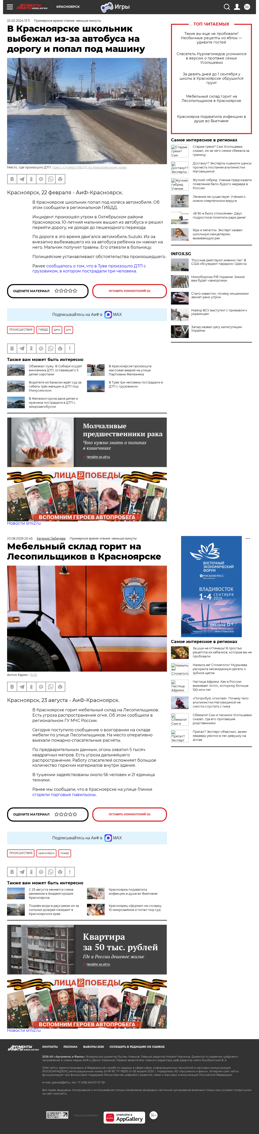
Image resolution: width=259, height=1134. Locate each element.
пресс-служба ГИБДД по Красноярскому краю (89, 167)
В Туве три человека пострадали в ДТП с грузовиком (136, 384)
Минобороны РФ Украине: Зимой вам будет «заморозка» (218, 278)
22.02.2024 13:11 (18, 21)
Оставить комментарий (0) (129, 291)
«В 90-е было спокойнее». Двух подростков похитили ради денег (219, 215)
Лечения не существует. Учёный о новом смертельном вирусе (219, 199)
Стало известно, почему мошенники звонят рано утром (220, 295)
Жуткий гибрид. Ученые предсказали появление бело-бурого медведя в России (222, 184)
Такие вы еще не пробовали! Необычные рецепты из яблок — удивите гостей (211, 38)
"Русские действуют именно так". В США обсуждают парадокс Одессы (219, 262)
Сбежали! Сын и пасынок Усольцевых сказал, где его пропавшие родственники (222, 719)
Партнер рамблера (86, 1115)
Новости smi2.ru (24, 523)
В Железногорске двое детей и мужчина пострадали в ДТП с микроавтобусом (53, 403)
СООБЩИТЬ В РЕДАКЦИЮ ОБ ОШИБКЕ (137, 1047)
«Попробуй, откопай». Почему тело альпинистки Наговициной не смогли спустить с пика (221, 702)
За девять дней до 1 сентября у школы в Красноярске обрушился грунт (211, 78)
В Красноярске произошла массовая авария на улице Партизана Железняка (130, 370)
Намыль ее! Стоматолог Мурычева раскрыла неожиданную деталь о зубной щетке (220, 669)
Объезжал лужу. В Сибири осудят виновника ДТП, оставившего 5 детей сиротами (55, 370)
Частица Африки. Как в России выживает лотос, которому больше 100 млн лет (220, 686)
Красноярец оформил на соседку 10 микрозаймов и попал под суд (135, 908)
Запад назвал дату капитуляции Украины (216, 328)
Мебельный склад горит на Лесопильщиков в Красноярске (211, 98)
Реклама (70, 1047)
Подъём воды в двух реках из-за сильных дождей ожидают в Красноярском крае (54, 910)
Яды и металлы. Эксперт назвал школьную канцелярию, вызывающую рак (218, 234)
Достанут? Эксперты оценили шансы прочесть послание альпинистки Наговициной (222, 167)
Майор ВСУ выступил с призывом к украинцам (219, 312)
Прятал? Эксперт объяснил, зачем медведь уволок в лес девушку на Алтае (220, 736)
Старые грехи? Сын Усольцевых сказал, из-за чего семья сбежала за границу (221, 151)
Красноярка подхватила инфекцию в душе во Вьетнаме (211, 119)
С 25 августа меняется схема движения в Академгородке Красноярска (51, 894)
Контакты (50, 1047)
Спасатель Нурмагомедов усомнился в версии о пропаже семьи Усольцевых (211, 58)
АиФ (33, 675)
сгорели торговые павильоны (64, 794)
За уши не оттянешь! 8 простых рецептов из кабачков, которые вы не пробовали (222, 652)
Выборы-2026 (93, 1047)
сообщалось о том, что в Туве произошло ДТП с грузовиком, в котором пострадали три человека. (89, 269)
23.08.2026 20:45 (20, 538)
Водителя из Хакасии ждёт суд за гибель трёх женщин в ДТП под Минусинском (55, 386)
